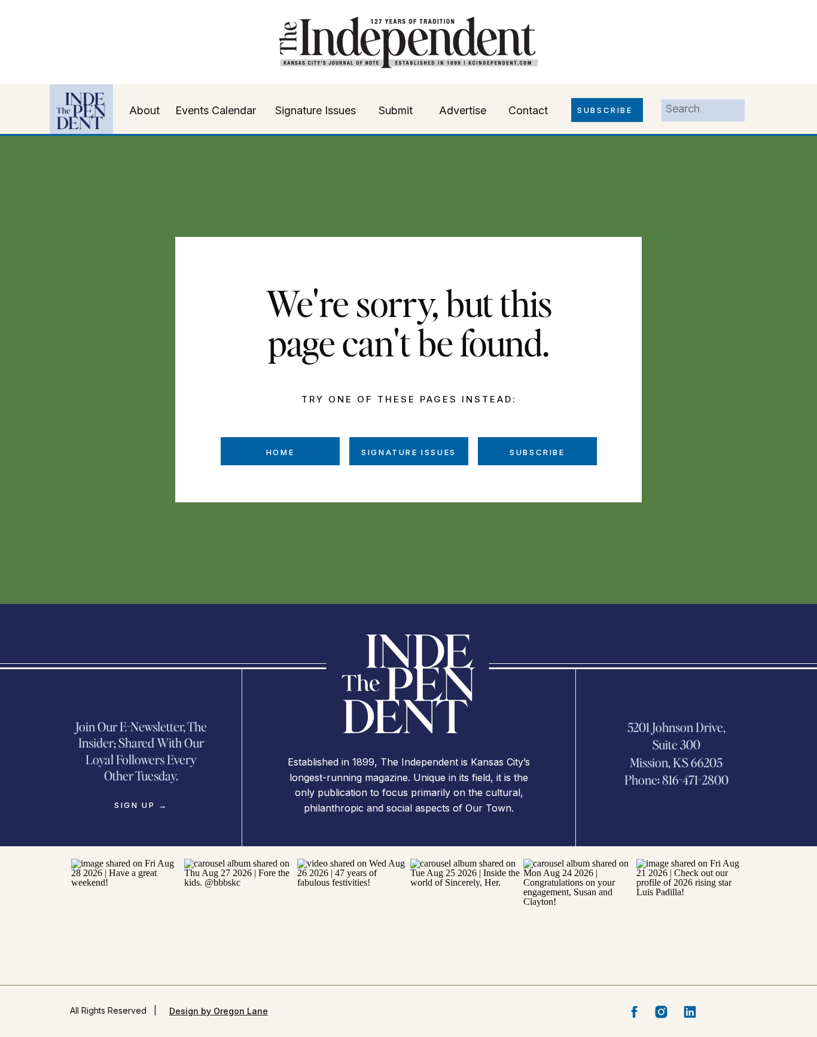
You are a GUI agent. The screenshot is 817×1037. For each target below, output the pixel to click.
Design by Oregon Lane (218, 1011)
